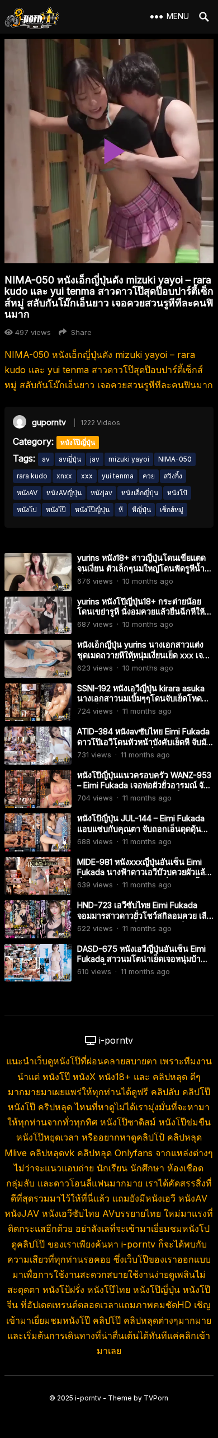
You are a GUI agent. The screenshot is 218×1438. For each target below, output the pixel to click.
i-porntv (88, 1398)
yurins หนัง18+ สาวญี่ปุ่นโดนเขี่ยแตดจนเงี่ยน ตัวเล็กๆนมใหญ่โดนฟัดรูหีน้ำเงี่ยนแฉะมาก (141, 568)
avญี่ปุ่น (70, 459)
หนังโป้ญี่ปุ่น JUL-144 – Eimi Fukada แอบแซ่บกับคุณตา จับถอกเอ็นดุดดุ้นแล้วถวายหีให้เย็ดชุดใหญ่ (141, 828)
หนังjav (101, 492)
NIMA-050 (175, 459)
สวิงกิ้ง (173, 476)
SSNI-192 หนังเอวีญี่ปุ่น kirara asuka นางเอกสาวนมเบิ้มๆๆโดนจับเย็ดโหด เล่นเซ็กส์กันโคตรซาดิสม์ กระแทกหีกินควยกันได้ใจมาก (144, 703)
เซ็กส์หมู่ (171, 509)
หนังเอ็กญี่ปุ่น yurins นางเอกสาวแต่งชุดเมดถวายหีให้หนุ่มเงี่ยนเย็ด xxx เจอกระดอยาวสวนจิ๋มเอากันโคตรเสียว (142, 655)
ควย (149, 476)
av (46, 459)
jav (94, 459)
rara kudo (32, 476)
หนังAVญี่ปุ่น (64, 492)
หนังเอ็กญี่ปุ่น (139, 492)
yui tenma (118, 476)
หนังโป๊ (56, 509)
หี (121, 509)
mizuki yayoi (128, 459)
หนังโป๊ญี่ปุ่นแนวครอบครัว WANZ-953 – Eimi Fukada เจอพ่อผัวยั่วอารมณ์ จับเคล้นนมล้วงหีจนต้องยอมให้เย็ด (144, 785)
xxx (87, 476)
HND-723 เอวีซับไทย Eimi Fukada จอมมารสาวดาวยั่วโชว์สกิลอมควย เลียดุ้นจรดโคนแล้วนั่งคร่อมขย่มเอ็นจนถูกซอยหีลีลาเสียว (144, 920)
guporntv (49, 422)
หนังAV (27, 492)
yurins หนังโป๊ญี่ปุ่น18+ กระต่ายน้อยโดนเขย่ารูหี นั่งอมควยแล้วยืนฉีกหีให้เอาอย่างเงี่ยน (141, 612)
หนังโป (27, 509)
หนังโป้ (177, 492)
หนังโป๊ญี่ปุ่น (77, 442)
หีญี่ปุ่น (141, 509)
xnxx (64, 476)
